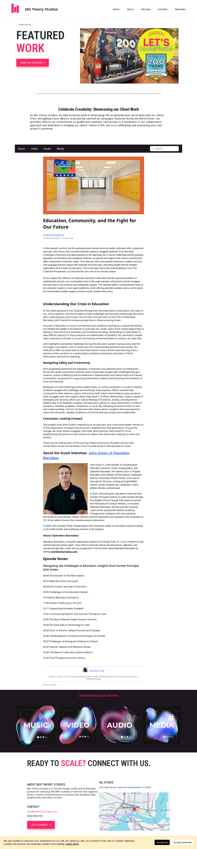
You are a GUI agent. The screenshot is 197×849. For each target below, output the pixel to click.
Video (34, 148)
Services (145, 9)
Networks (180, 9)
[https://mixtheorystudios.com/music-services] (35, 725)
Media (60, 148)
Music (21, 148)
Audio (47, 148)
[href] (134, 811)
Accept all (162, 842)
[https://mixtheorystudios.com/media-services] (162, 725)
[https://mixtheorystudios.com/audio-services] (120, 725)
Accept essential (183, 842)
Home (116, 9)
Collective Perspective (53, 234)
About (130, 9)
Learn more (72, 844)
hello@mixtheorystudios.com (42, 811)
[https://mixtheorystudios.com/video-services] (77, 725)
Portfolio (162, 9)
